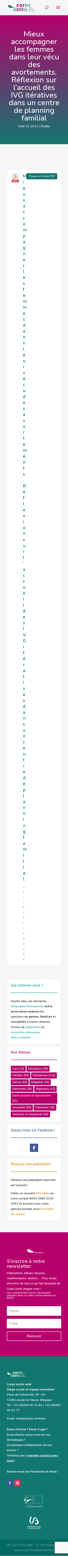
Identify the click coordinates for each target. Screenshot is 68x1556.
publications (33, 1027)
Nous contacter (21, 1037)
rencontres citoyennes (25, 1032)
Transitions (45, 1107)
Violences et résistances (30, 1114)
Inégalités (40, 1082)
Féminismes (44, 1075)
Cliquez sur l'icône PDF (42, 176)
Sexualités (21, 1107)
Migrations (45, 1089)
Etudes (45, 126)
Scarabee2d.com (42, 1550)
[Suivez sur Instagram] (17, 1483)
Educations (38, 1069)
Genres (19, 1082)
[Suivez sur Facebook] (10, 1483)
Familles (20, 1075)
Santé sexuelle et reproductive (31, 1098)
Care (18, 1069)
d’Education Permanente (27, 1006)
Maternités (22, 1089)
